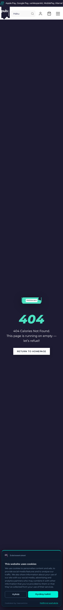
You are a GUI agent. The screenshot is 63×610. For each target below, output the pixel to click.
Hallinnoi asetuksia (49, 603)
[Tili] (40, 13)
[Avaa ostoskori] (49, 13)
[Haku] (32, 14)
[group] (31, 3)
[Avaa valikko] (58, 13)
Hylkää (15, 594)
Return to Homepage (31, 351)
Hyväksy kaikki (43, 594)
